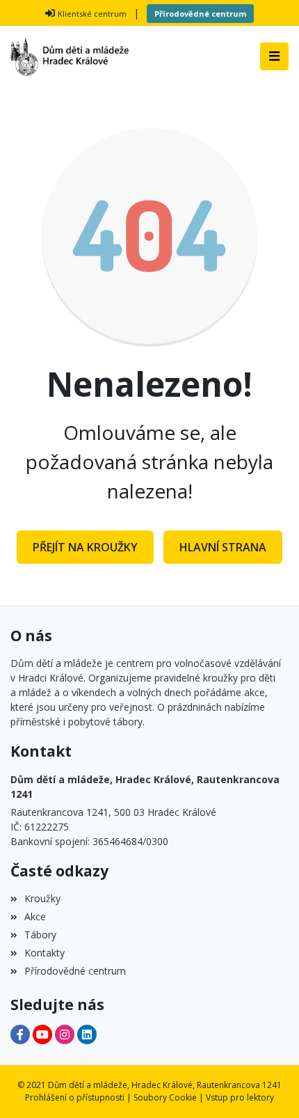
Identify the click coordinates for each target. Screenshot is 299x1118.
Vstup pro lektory (240, 1097)
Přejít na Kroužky (85, 547)
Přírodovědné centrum (200, 13)
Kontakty (44, 952)
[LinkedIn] (87, 1034)
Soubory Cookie (165, 1097)
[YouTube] (42, 1034)
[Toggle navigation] (274, 56)
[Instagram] (64, 1034)
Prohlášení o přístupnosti (74, 1097)
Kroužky (42, 898)
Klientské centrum (92, 13)
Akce (35, 916)
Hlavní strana (222, 547)
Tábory (40, 934)
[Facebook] (20, 1034)
